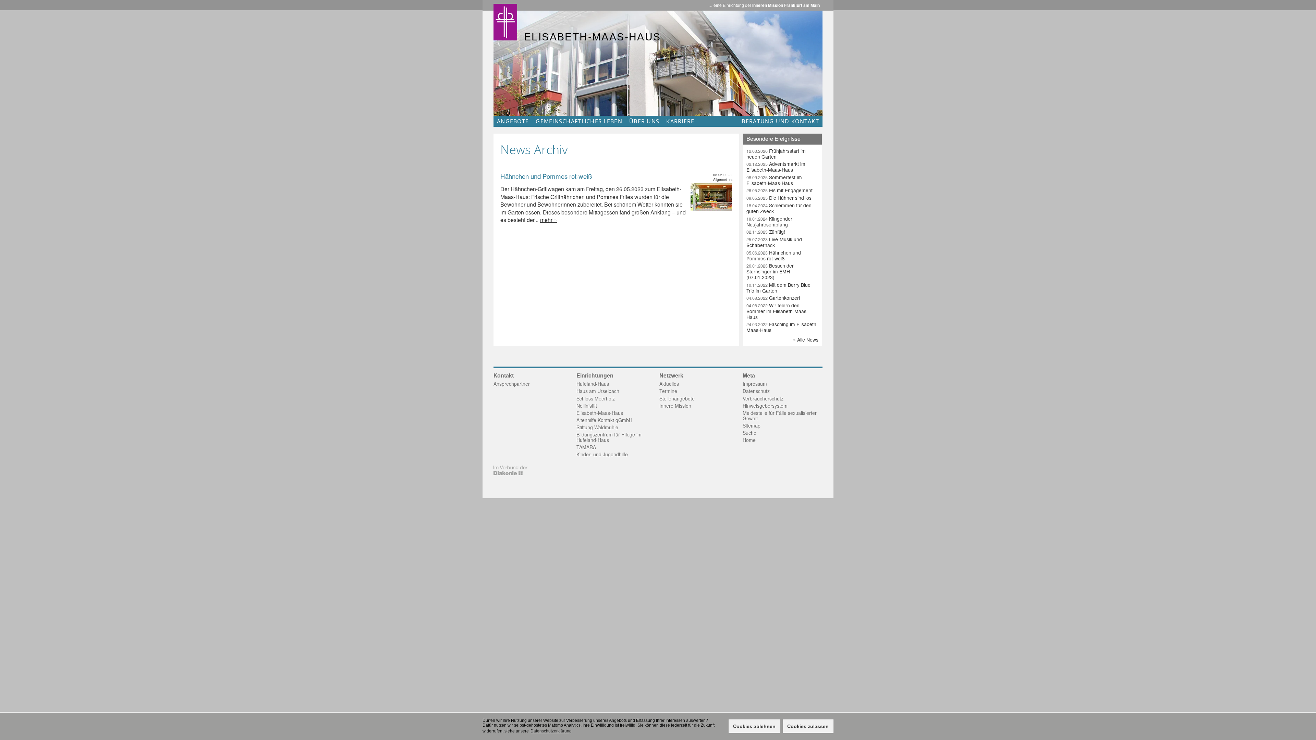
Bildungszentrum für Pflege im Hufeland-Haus (609, 437)
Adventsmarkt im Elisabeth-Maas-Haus (775, 166)
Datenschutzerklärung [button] (551, 731)
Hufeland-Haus (592, 383)
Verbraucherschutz (763, 398)
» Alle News (805, 339)
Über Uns (644, 121)
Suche (749, 432)
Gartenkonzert (773, 297)
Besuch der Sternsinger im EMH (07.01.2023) (770, 271)
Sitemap (751, 425)
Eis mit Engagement (779, 190)
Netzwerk (671, 375)
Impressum (755, 383)
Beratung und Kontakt (780, 121)
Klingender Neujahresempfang (769, 221)
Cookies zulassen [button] (808, 726)
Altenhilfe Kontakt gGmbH (604, 420)
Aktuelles (669, 383)
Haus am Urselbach (597, 391)
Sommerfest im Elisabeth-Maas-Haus (774, 180)
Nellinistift (586, 405)
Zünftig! (765, 231)
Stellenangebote (677, 398)
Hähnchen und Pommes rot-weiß (546, 176)
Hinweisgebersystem (765, 405)
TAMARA (586, 447)
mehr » (548, 220)
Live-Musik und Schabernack (774, 242)
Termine (668, 391)
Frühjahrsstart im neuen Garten (776, 153)
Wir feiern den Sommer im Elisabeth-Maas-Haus (777, 311)
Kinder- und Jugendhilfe (602, 454)
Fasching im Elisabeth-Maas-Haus (782, 327)
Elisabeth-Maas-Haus (599, 413)
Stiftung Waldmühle (597, 427)
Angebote (513, 121)
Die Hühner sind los (779, 197)
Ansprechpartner (512, 383)
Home (749, 440)
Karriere (680, 121)
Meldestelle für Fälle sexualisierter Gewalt (780, 415)
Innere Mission (675, 405)
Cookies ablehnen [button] (754, 726)
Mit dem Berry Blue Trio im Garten (778, 287)
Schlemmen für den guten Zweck (779, 208)
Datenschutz (756, 391)
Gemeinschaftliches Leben (579, 121)
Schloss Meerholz (595, 398)
